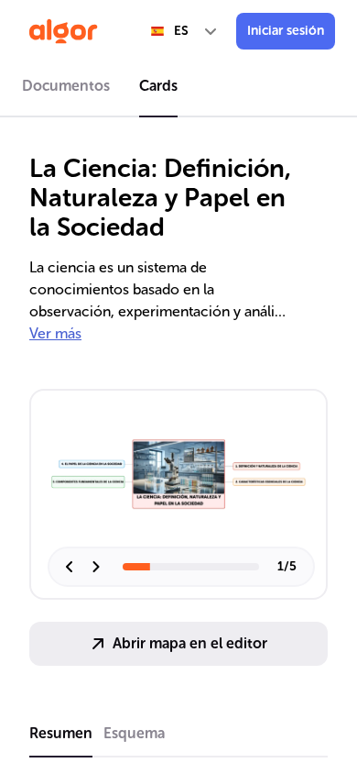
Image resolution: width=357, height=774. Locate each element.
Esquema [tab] (134, 733)
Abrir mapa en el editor (190, 643)
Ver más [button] (55, 333)
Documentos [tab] (66, 85)
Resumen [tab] (60, 733)
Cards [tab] (158, 85)
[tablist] (178, 89)
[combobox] (185, 31)
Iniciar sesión (285, 31)
